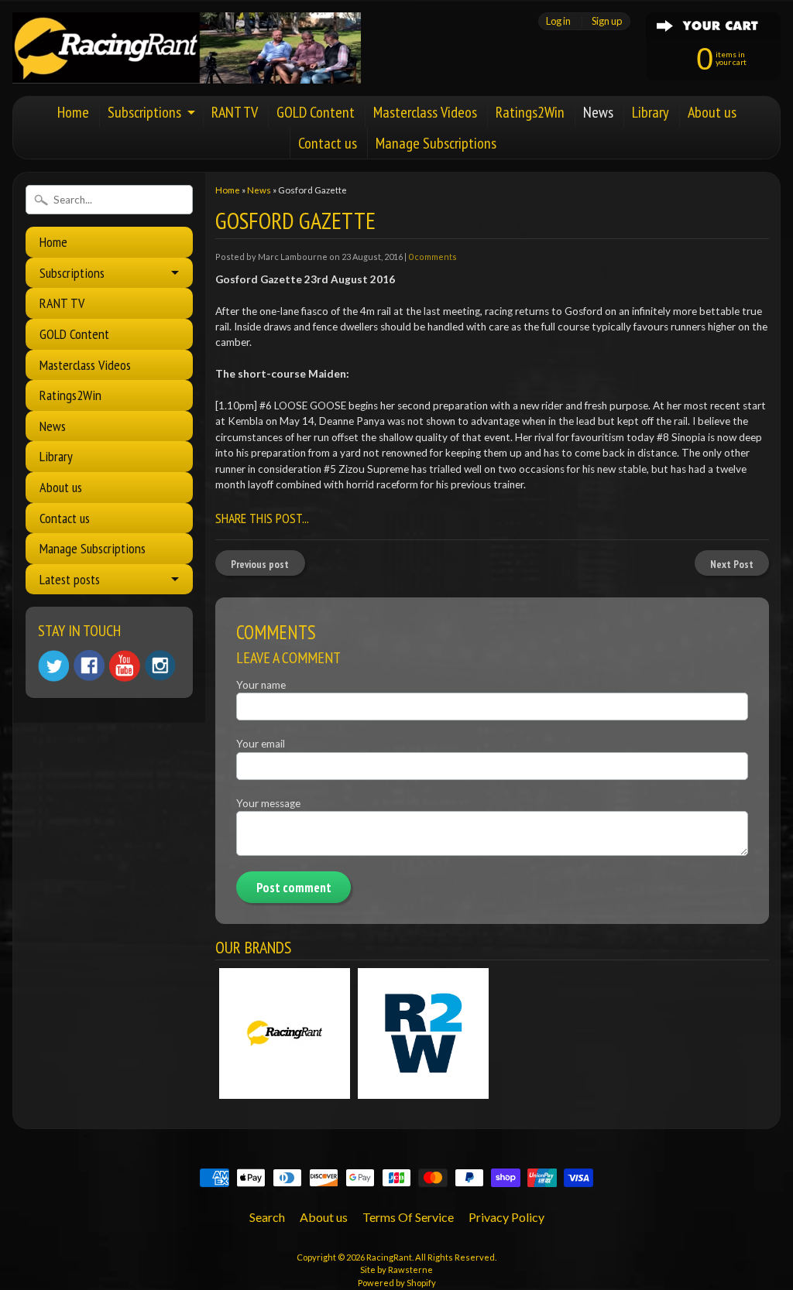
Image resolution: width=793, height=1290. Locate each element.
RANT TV (234, 112)
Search (267, 1217)
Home (73, 112)
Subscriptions (144, 112)
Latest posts (69, 579)
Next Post (732, 564)
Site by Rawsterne (396, 1269)
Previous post (260, 564)
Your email (260, 743)
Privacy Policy (506, 1217)
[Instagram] (160, 665)
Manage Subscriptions (436, 143)
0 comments (432, 256)
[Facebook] (89, 665)
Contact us (327, 143)
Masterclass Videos (425, 112)
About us (712, 112)
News (598, 112)
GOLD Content (315, 112)
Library (650, 112)
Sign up (607, 21)
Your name (261, 685)
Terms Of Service (408, 1217)
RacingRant (389, 1257)
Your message (268, 803)
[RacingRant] (186, 62)
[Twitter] (53, 666)
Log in (558, 21)
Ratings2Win (530, 112)
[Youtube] (124, 666)
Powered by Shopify (397, 1283)
